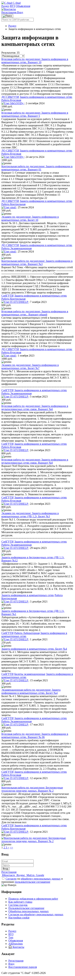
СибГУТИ (7, 295)
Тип (10, 937)
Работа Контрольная (13, 204)
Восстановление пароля (22, 966)
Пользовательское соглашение (26, 908)
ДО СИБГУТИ (10, 96)
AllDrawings (15, 943)
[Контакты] (8, 9)
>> (11, 847)
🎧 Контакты (16, 947)
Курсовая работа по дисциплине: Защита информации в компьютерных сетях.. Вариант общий (34, 313)
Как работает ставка (20, 901)
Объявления (23, 6)
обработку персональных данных (41, 878)
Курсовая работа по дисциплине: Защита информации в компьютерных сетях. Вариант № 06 (34, 735)
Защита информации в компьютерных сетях (46, 96)
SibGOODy (16, 103)
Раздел (5, 6)
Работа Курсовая (11, 100)
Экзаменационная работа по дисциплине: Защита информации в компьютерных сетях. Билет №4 (31, 691)
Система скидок (18, 904)
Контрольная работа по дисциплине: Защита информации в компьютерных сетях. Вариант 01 (37, 168)
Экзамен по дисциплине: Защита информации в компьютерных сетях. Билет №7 (30, 367)
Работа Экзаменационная (16, 248)
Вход (20, 12)
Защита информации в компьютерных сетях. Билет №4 (34, 648)
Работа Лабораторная (27, 633)
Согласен (11, 878)
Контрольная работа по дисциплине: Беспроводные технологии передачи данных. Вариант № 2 (32, 789)
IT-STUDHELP (19, 301)
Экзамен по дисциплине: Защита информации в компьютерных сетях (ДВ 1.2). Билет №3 (30, 515)
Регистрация (9, 12)
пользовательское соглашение (32, 881)
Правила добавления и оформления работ (33, 898)
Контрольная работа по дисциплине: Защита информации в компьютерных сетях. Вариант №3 (37, 262)
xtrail (12, 207)
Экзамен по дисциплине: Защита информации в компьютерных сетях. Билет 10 (30, 218)
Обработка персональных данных (28, 911)
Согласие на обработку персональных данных (35, 914)
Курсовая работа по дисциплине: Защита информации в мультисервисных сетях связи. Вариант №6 (34, 408)
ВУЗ (12, 6)
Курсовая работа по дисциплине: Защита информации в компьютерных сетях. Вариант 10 (34, 61)
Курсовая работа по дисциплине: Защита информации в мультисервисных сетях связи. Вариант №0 (34, 461)
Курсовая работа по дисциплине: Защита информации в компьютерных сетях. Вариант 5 (34, 114)
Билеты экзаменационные (29, 674)
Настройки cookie (18, 917)
